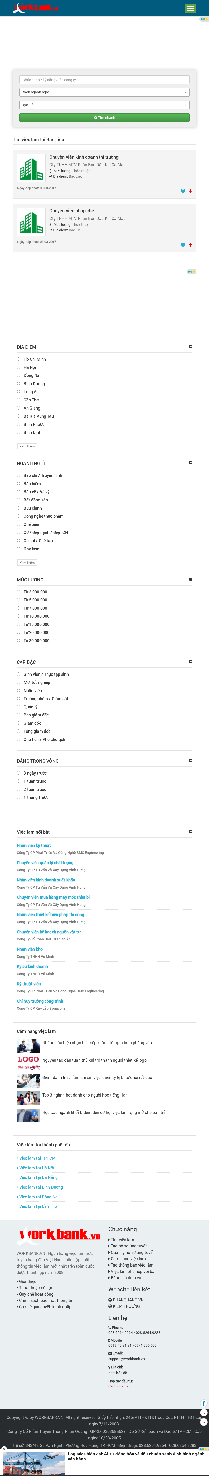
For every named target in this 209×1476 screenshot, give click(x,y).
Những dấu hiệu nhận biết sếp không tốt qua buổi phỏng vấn (97, 1042)
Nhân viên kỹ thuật (34, 845)
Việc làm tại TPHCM (37, 1158)
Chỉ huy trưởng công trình (40, 1001)
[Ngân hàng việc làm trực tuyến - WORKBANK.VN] (36, 7)
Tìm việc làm (122, 1239)
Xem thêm (27, 446)
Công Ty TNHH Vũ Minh (35, 956)
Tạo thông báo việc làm (131, 1265)
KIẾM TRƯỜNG (126, 1306)
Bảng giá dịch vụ (125, 1277)
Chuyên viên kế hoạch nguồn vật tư (48, 931)
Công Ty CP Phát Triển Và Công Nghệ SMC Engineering (60, 852)
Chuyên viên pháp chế (71, 210)
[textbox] (104, 79)
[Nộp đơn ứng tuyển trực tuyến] (190, 191)
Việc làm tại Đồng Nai (38, 1196)
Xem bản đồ (117, 1372)
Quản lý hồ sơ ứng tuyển (132, 1252)
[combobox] (104, 92)
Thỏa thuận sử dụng (37, 1287)
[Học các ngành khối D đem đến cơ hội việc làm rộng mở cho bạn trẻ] (28, 1115)
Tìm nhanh (106, 117)
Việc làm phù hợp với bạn (133, 1271)
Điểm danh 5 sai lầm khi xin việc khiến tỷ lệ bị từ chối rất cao (97, 1077)
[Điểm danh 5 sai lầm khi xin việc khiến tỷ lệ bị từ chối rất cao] (28, 1080)
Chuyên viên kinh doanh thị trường (84, 157)
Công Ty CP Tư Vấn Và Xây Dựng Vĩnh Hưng (51, 870)
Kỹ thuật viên (29, 983)
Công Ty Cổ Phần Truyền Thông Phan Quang (47, 1431)
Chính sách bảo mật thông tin (45, 1300)
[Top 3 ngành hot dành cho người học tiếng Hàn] (28, 1097)
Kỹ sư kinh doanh (32, 966)
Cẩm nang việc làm (36, 1031)
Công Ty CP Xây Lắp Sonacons (41, 1008)
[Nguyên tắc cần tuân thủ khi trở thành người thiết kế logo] (28, 1062)
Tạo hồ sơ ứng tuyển (129, 1245)
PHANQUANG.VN (128, 1299)
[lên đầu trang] (204, 1412)
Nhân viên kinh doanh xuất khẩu (46, 879)
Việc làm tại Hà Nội (36, 1167)
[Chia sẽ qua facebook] (204, 1403)
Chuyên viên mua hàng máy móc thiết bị (53, 897)
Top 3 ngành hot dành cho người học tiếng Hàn (85, 1095)
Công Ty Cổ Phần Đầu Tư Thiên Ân (44, 939)
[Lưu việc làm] (183, 191)
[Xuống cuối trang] (204, 1422)
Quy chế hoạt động (36, 1294)
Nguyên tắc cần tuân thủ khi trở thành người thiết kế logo (94, 1060)
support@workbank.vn (126, 1358)
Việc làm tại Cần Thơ (37, 1206)
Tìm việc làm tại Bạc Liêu (38, 139)
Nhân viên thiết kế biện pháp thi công (50, 914)
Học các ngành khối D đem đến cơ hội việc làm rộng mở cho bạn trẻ (103, 1112)
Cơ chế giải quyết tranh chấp (44, 1306)
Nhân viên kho (30, 949)
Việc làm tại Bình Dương (40, 1187)
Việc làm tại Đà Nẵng (38, 1177)
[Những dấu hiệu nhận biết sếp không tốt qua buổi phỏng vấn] (28, 1045)
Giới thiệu (27, 1281)
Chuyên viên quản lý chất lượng (45, 862)
